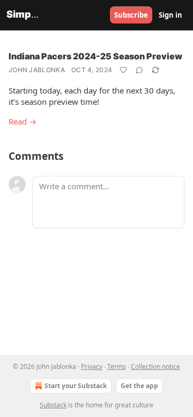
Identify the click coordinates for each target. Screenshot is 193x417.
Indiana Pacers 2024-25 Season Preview (95, 56)
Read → (22, 121)
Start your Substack (75, 385)
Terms (116, 366)
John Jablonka (37, 70)
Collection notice (155, 366)
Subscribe (131, 15)
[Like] (123, 70)
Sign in (170, 15)
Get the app (139, 385)
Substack (53, 405)
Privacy (91, 366)
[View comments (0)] (139, 70)
